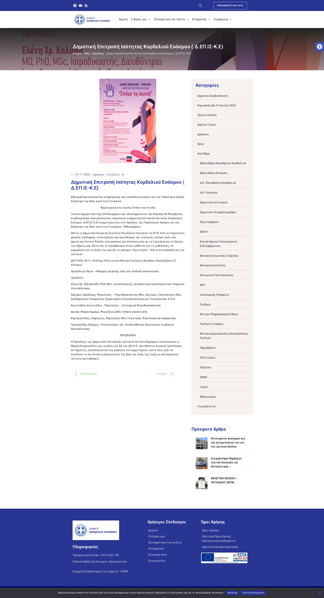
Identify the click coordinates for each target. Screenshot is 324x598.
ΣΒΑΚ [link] (203, 377)
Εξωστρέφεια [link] (209, 222)
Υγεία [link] (204, 387)
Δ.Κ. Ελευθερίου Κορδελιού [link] (218, 182)
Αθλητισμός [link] (208, 396)
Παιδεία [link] (205, 304)
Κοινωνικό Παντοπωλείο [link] (216, 275)
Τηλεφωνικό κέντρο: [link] (96, 555)
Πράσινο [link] (205, 367)
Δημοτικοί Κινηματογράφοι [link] (218, 212)
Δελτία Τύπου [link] (206, 124)
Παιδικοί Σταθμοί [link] (211, 324)
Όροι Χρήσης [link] (210, 530)
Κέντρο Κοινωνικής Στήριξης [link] (219, 255)
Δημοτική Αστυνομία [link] (214, 202)
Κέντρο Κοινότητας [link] (213, 265)
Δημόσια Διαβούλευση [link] (212, 95)
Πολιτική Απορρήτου (253, 592)
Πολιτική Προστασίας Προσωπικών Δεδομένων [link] (219, 538)
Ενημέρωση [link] (221, 19)
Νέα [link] (87, 53)
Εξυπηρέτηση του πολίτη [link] (169, 19)
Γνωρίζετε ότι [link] (207, 406)
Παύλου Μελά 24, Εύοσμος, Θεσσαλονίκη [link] (100, 561)
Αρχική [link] (123, 19)
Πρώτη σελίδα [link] (207, 115)
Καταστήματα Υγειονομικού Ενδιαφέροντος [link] (218, 244)
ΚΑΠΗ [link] (203, 231)
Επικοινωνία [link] (156, 560)
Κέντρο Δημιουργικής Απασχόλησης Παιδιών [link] (224, 336)
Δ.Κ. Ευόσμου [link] (208, 192)
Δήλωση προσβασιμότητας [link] (220, 547)
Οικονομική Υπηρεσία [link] (214, 294)
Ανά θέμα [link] (203, 153)
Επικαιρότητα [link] (157, 554)
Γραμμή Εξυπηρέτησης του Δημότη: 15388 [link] (100, 571)
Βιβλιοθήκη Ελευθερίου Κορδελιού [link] (223, 163)
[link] (319, 46)
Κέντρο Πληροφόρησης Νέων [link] (219, 314)
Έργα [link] (200, 144)
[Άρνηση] (319, 592)
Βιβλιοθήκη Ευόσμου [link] (213, 173)
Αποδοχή (232, 592)
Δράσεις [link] (98, 53)
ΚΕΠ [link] (202, 285)
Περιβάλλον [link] (208, 347)
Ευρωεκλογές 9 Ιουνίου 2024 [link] (216, 105)
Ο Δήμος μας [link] (139, 19)
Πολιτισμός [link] (207, 357)
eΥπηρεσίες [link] (199, 19)
